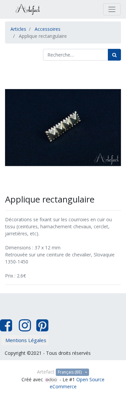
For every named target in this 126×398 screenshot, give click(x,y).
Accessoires (47, 29)
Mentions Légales (25, 340)
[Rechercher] (114, 55)
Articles (18, 29)
